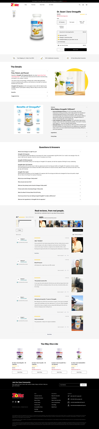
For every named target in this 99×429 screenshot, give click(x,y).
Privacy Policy (37, 402)
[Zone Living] (15, 4)
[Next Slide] (82, 223)
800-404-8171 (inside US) (76, 396)
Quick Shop (19, 372)
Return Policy (37, 400)
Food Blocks (54, 398)
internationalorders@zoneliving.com (78, 405)
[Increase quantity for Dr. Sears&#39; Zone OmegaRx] (62, 49)
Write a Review (79, 231)
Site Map (36, 409)
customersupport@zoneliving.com (78, 402)
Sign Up (83, 384)
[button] (26, 4)
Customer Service (38, 395)
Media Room (54, 407)
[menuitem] (25, 5)
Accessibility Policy (38, 407)
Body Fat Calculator (56, 395)
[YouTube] (18, 402)
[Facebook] (13, 402)
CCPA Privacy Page (38, 411)
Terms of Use (37, 404)
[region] (61, 223)
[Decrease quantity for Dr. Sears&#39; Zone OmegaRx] (58, 49)
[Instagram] (15, 402)
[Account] (83, 4)
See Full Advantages (61, 41)
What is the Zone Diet (56, 400)
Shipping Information (38, 398)
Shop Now (65, 1)
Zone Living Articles (56, 402)
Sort (74, 234)
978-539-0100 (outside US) (76, 399)
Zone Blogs (54, 404)
